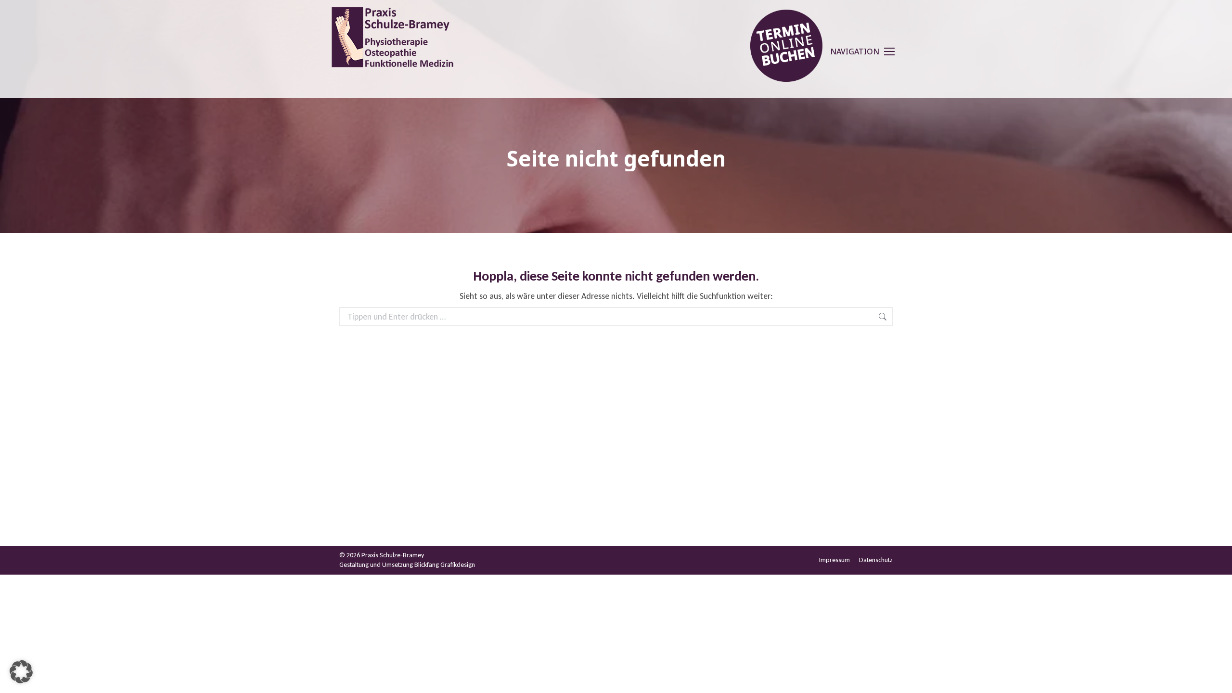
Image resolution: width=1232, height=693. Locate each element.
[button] (21, 672)
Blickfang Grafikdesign (444, 565)
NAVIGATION (854, 51)
